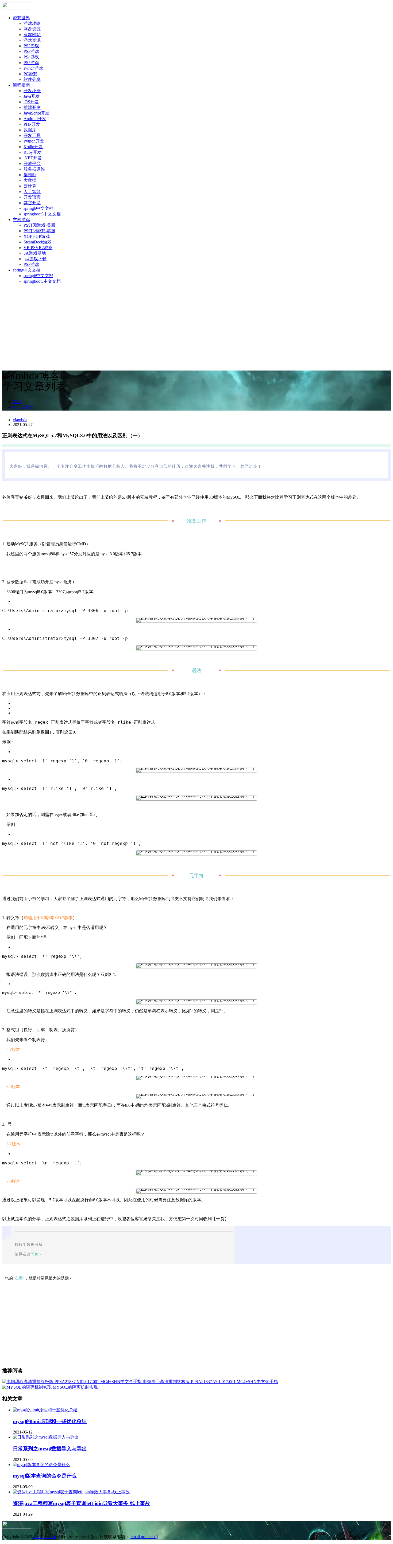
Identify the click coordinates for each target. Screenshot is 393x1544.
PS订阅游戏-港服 (39, 231)
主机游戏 (21, 219)
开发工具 (32, 135)
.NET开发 (33, 158)
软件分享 (32, 79)
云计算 (30, 186)
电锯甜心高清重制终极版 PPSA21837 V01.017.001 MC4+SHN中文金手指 (210, 1381)
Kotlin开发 (33, 146)
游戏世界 (21, 17)
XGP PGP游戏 (37, 236)
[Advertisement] (196, 326)
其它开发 (32, 202)
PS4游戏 (31, 57)
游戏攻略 (32, 23)
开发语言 (32, 197)
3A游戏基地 (35, 253)
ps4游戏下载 (35, 259)
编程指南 (21, 85)
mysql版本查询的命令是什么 (45, 1476)
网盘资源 (32, 29)
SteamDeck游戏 (38, 242)
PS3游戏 (31, 51)
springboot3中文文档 (42, 214)
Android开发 (35, 118)
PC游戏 (30, 74)
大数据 (30, 180)
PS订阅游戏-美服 (39, 225)
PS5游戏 (31, 62)
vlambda (20, 419)
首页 (17, 401)
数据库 (30, 130)
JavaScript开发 (36, 113)
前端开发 (32, 107)
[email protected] (143, 1536)
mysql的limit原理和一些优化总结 (50, 1421)
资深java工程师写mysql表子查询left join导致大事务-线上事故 (81, 1503)
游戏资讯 (32, 40)
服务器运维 (34, 169)
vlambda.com (44, 1536)
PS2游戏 (31, 46)
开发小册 (32, 90)
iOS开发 (31, 102)
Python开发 (34, 141)
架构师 (30, 174)
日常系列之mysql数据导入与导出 (50, 1448)
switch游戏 (33, 68)
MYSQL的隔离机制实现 (75, 1387)
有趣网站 (32, 34)
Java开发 (32, 96)
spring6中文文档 (38, 208)
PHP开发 (32, 124)
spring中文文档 (26, 270)
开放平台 (32, 163)
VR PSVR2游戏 (38, 247)
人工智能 (32, 191)
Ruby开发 (32, 152)
